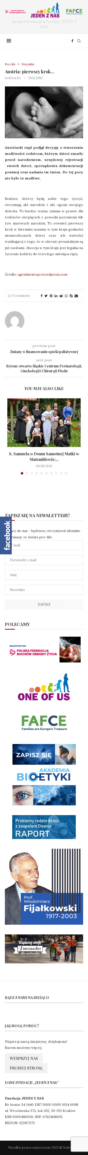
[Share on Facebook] (42, 296)
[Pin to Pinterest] (51, 296)
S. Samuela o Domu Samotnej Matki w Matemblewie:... (44, 456)
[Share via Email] (76, 296)
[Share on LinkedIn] (56, 296)
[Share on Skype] (71, 296)
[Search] (79, 41)
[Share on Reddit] (61, 296)
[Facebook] (72, 41)
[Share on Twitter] (46, 296)
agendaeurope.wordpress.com (42, 274)
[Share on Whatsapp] (66, 296)
